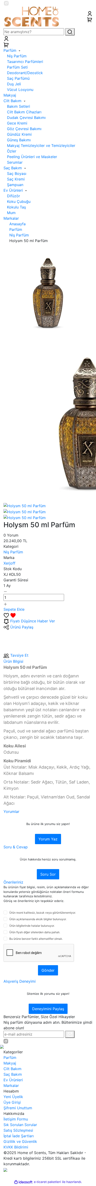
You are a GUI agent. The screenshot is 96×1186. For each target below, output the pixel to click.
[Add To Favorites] (9, 615)
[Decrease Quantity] (5, 591)
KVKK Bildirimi (15, 1147)
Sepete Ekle (13, 609)
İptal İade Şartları (18, 1136)
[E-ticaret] (47, 1182)
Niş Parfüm (13, 552)
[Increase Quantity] (5, 603)
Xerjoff (9, 563)
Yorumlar (11, 811)
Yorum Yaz (48, 839)
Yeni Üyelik (13, 1096)
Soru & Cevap (15, 847)
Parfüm (9, 1057)
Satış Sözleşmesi (18, 1130)
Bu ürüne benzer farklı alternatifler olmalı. (36, 938)
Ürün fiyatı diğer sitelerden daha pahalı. (34, 932)
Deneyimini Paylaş (48, 1008)
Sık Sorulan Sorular (20, 1124)
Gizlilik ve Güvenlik (20, 1141)
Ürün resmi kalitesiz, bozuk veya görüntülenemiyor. (42, 912)
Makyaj (9, 1063)
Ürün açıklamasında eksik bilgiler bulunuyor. (37, 919)
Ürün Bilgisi (13, 661)
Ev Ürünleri (13, 1080)
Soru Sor (48, 874)
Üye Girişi (12, 1102)
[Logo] (31, 16)
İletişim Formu (15, 1119)
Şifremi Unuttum (17, 1108)
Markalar (11, 1085)
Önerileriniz (13, 882)
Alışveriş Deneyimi (19, 981)
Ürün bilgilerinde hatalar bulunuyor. (32, 925)
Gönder (48, 970)
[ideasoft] (23, 1182)
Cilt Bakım (12, 1068)
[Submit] (70, 1034)
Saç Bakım (12, 1074)
